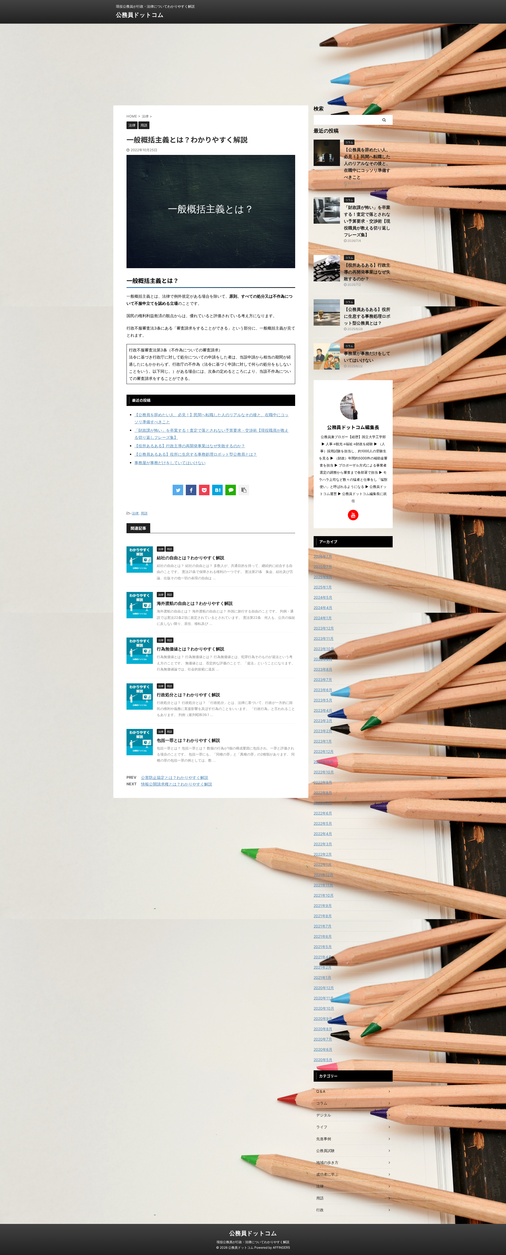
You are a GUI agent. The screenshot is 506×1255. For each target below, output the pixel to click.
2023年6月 (323, 690)
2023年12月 (324, 628)
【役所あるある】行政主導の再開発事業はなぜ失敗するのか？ (189, 445)
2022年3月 (323, 844)
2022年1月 (323, 864)
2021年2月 (323, 967)
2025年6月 (323, 577)
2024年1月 (323, 618)
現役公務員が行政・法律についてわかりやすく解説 (253, 1242)
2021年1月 (322, 977)
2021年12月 (323, 874)
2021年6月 (323, 936)
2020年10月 (324, 1008)
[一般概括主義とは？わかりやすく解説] (217, 490)
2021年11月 (323, 885)
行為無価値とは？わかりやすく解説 (190, 648)
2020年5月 (323, 1059)
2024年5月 (323, 597)
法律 (135, 513)
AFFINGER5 (281, 1247)
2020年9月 (323, 1018)
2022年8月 (323, 792)
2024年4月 (323, 607)
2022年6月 (323, 813)
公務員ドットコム (140, 14)
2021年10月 (324, 895)
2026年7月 (323, 556)
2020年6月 (323, 1049)
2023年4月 (323, 710)
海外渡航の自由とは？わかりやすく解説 (195, 603)
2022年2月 (323, 854)
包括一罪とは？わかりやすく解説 (188, 740)
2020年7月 (323, 1039)
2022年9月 (323, 782)
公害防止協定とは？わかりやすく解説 (174, 777)
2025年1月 (323, 587)
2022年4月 (323, 833)
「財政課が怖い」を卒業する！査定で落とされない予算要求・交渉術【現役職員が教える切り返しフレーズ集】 (367, 221)
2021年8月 (323, 916)
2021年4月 (323, 957)
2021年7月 (323, 926)
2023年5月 (323, 700)
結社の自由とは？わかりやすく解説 (190, 557)
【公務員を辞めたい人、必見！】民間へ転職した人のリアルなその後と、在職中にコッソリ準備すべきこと (367, 163)
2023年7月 (323, 679)
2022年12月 (324, 751)
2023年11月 (324, 638)
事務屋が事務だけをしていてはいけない (170, 462)
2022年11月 (323, 761)
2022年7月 (323, 803)
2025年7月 (323, 566)
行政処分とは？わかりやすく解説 (188, 694)
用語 (144, 513)
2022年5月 (323, 823)
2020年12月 (324, 988)
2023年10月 (324, 648)
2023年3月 (323, 720)
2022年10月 (324, 772)
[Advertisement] (253, 63)
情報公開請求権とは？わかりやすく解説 (176, 784)
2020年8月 (323, 1029)
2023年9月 (323, 659)
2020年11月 (324, 998)
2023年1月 (323, 741)
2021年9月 (323, 905)
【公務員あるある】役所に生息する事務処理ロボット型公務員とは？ (195, 454)
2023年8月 (323, 669)
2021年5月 (323, 946)
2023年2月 (323, 731)
